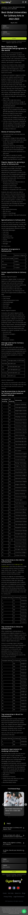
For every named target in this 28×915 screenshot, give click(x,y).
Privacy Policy (8, 896)
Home (5, 893)
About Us (18, 893)
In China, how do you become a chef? (13, 851)
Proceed (14, 38)
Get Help (10, 893)
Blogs (23, 893)
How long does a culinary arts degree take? (12, 828)
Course (10, 7)
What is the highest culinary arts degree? (12, 843)
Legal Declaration (18, 896)
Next (25, 804)
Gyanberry (4, 7)
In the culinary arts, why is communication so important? (13, 835)
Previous (3, 804)
